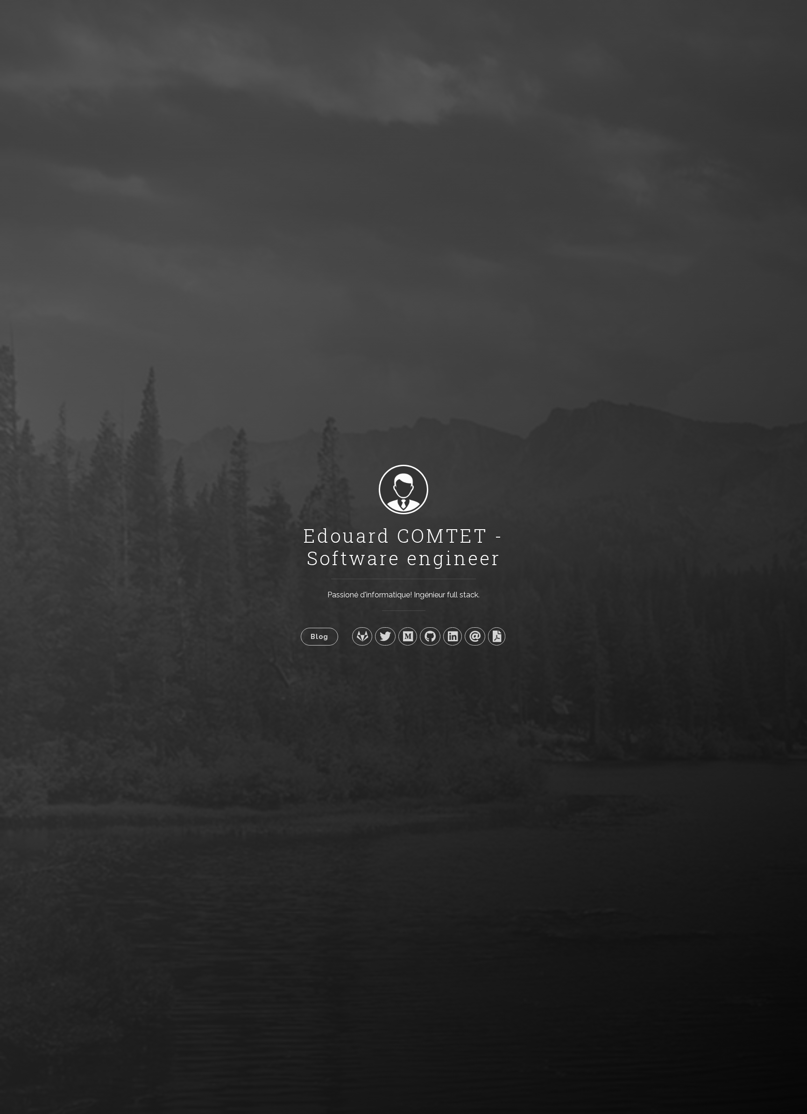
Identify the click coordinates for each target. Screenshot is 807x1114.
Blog (319, 636)
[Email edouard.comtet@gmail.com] (475, 636)
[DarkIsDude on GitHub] (430, 636)
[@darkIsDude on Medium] (407, 636)
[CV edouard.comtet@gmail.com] (496, 636)
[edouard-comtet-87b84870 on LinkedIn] (452, 636)
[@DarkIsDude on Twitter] (385, 636)
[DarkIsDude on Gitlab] (362, 636)
